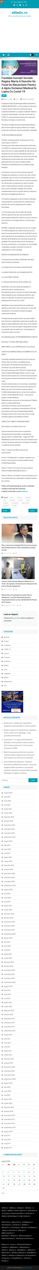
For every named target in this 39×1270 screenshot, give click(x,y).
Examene (7, 661)
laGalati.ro (25, 1225)
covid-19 (19, 497)
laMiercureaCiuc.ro (8, 1233)
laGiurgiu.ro (22, 1230)
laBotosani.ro (6, 1253)
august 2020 (8, 1083)
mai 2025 (7, 853)
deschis (27, 497)
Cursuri (6, 653)
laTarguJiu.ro (7, 1258)
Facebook (24, 491)
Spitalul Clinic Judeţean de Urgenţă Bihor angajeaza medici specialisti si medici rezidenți (20, 724)
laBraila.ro (15, 1253)
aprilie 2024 (8, 906)
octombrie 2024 (9, 881)
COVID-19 (7, 649)
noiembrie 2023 (9, 926)
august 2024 (8, 890)
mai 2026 (7, 805)
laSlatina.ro (12, 1255)
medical (5, 503)
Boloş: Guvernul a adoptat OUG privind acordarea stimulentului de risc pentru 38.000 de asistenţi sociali (19, 547)
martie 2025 (8, 861)
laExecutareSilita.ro (18, 1213)
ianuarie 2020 (8, 1111)
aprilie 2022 (8, 1002)
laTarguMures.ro (17, 1258)
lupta (27, 500)
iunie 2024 (7, 898)
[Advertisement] (19, 39)
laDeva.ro (5, 1230)
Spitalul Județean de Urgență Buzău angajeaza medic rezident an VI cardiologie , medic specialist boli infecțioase (20, 733)
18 (8, 1180)
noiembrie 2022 (9, 974)
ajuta (11, 497)
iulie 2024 (7, 894)
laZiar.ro (17, 1210)
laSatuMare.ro (31, 1253)
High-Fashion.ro (25, 1216)
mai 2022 (7, 998)
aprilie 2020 (8, 1099)
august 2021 (8, 1035)
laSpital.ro (20, 1208)
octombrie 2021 (9, 1027)
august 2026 (8, 793)
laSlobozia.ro (21, 1255)
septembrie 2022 (10, 982)
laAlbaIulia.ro (14, 1247)
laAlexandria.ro (24, 1247)
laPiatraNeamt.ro (14, 1216)
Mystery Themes (27, 1267)
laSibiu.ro (5, 1255)
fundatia (12, 500)
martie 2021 (8, 1055)
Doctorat (7, 657)
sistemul (6, 505)
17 (3, 1180)
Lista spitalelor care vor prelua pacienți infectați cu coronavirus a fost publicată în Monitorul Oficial (33, 511)
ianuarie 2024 (8, 918)
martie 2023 (8, 958)
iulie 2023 (7, 942)
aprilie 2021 (8, 1051)
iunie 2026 (7, 801)
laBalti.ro (5, 1216)
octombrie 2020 (9, 1075)
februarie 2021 (9, 1059)
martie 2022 (8, 1006)
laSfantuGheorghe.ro (24, 1244)
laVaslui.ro (6, 1247)
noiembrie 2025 (9, 829)
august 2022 (8, 986)
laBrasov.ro (5, 1244)
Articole (6, 637)
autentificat (17, 618)
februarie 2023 (9, 962)
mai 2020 (7, 1095)
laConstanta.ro (7, 1225)
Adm (17, 99)
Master (6, 677)
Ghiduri (6, 665)
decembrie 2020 (9, 1067)
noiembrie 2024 (9, 877)
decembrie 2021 (9, 1019)
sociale (14, 505)
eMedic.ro (19, 13)
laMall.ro (11, 1210)
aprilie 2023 (8, 954)
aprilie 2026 (8, 809)
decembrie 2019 (9, 1115)
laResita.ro (22, 1253)
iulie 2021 (7, 1039)
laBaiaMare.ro (22, 1250)
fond (4, 500)
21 (24, 1180)
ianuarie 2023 (8, 966)
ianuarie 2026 (8, 821)
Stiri (4, 95)
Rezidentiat (8, 681)
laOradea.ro (6, 1236)
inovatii (20, 500)
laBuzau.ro (25, 1227)
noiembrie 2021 (9, 1023)
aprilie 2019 (8, 1148)
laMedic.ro (13, 1208)
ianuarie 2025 (8, 869)
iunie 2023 (7, 946)
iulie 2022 (7, 990)
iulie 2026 (7, 797)
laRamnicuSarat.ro (25, 1236)
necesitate (15, 503)
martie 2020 (8, 1103)
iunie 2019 (7, 1139)
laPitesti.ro (14, 1236)
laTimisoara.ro (15, 1227)
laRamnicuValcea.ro (8, 1238)
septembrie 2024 (10, 885)
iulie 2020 (7, 1087)
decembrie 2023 (9, 922)
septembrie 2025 (10, 837)
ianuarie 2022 (8, 1014)
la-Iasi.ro (13, 1244)
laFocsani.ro (13, 1230)
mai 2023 (7, 950)
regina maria (25, 503)
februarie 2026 (9, 817)
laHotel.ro (28, 1208)
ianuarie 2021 (8, 1063)
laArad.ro (5, 1250)
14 (24, 1176)
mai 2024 (7, 902)
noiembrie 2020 (9, 1071)
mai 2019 (7, 1143)
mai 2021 (7, 1047)
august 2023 (8, 938)
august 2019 (8, 1131)
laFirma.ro (23, 1210)
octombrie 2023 (9, 930)
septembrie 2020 (10, 1079)
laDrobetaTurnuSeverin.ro (25, 1238)
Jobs (5, 669)
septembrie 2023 (10, 934)
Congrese (7, 645)
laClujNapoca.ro (27, 1222)
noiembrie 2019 (9, 1119)
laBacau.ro (12, 1250)
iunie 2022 (7, 994)
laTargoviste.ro (31, 1255)
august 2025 (8, 841)
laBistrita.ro (31, 1250)
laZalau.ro (5, 1261)
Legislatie (7, 673)
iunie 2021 (7, 1043)
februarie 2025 (9, 865)
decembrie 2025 (9, 825)
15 (29, 1176)
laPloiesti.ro (6, 1227)
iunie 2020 (7, 1091)
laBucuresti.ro (16, 1222)
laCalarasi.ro (33, 1227)
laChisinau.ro (30, 1213)
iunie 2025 (7, 849)
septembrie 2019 (10, 1127)
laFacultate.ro (32, 1210)
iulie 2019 (7, 1135)
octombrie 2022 (9, 978)
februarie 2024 (9, 914)
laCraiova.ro (17, 1225)
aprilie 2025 (8, 857)
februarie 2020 (9, 1107)
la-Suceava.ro (6, 1213)
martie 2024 (8, 910)
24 (3, 1184)
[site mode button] (31, 55)
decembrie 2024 (9, 873)
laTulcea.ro (27, 1258)
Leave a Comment (28, 99)
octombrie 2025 (9, 833)
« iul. (3, 1193)
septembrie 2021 (10, 1031)
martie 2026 (8, 813)
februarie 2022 (9, 1010)
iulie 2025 (7, 845)
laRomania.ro (6, 1222)
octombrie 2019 (9, 1123)
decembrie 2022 (9, 970)
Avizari (6, 641)
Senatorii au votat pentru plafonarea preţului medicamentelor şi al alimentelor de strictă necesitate (8, 511)
